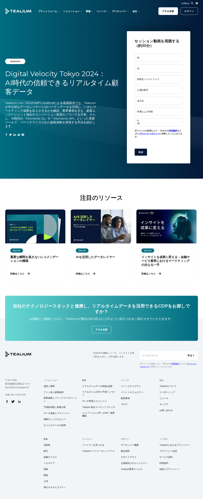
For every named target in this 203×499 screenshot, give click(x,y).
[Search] (192, 3)
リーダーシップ (167, 392)
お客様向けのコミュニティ (134, 463)
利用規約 (173, 130)
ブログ (124, 404)
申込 (190, 355)
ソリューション (71, 11)
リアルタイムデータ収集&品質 (97, 386)
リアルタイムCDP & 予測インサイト (99, 393)
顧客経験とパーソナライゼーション (60, 399)
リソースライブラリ (131, 386)
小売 (46, 481)
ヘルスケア (49, 463)
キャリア (163, 404)
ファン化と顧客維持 (54, 392)
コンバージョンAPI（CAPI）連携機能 (98, 414)
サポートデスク (128, 456)
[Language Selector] (197, 3)
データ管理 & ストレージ (94, 401)
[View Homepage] (18, 11)
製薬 (46, 475)
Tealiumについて (168, 386)
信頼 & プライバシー (169, 469)
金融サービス (50, 456)
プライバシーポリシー (149, 133)
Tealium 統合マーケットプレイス (98, 407)
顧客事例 (125, 398)
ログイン (189, 11)
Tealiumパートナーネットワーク (98, 450)
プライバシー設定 (168, 450)
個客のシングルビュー (55, 419)
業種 (88, 11)
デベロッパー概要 (130, 444)
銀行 (46, 450)
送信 (140, 152)
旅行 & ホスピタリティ (55, 487)
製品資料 (125, 450)
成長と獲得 (49, 386)
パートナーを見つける (93, 444)
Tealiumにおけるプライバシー (174, 444)
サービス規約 (166, 456)
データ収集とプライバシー (57, 413)
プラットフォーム (47, 11)
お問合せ (185, 3)
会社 (134, 11)
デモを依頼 (168, 11)
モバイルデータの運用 (55, 425)
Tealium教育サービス (131, 469)
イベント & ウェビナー (132, 392)
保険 (46, 469)
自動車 (47, 444)
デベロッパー (119, 11)
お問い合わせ (166, 410)
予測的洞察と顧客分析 (55, 407)
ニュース (163, 398)
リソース (101, 11)
